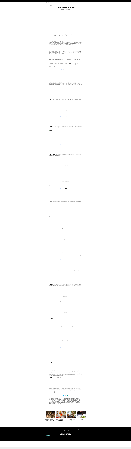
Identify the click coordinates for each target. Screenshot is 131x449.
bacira (61, 398)
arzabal (57, 398)
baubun (72, 398)
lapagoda (72, 400)
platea (76, 401)
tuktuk (57, 403)
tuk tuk (55, 403)
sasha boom (67, 402)
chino (76, 398)
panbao (60, 401)
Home (47, 429)
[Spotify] (67, 1)
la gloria (59, 400)
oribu (50, 401)
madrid (75, 400)
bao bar (65, 398)
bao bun (67, 398)
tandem (79, 402)
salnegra (64, 402)
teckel (50, 403)
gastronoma (74, 399)
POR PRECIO (48, 432)
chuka (78, 398)
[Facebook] (64, 1)
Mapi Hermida (63, 9)
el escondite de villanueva (60, 399)
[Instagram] (63, 1)
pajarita (52, 401)
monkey (79, 400)
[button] (65, 3)
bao (63, 398)
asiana (59, 398)
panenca (63, 401)
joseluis (50, 400)
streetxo (77, 402)
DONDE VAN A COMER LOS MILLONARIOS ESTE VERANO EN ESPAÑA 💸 (71, 420)
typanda (60, 403)
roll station (54, 402)
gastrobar (70, 399)
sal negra (61, 402)
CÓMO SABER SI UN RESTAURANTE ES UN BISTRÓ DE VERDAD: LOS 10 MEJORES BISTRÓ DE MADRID (49, 420)
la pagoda (62, 400)
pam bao (54, 401)
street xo (74, 402)
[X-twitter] (66, 1)
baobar (70, 398)
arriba (55, 398)
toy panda (52, 403)
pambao (57, 401)
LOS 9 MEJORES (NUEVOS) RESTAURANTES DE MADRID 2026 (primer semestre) (60, 420)
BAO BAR (51, 377)
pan (58, 401)
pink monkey (69, 401)
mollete (77, 400)
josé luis (78, 399)
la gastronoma (56, 400)
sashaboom (71, 402)
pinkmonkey (73, 401)
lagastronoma (66, 400)
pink (67, 401)
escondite (65, 399)
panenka (65, 401)
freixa (68, 399)
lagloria (69, 400)
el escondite (54, 399)
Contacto (48, 437)
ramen (78, 401)
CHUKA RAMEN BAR (52, 154)
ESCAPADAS (48, 435)
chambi (74, 398)
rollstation (58, 402)
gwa (76, 399)
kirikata (53, 400)
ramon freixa (51, 402)
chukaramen (51, 399)
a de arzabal (52, 398)
